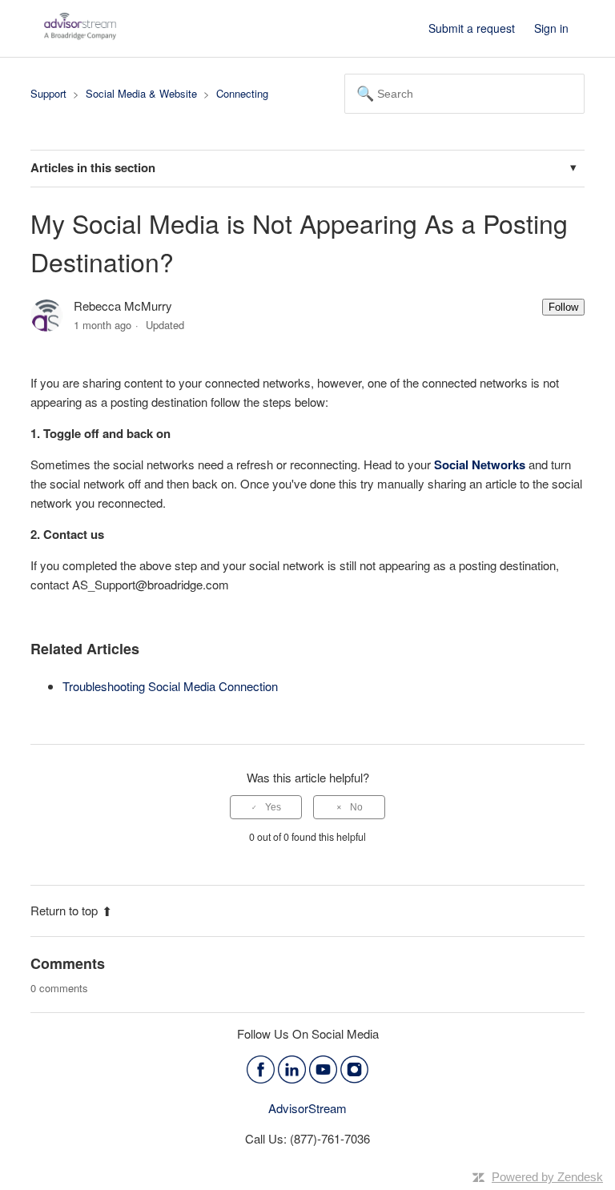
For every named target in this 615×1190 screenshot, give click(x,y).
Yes (273, 807)
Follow (563, 307)
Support (48, 93)
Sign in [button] (551, 28)
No (356, 807)
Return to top (64, 910)
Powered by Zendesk (547, 1177)
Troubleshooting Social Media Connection (170, 685)
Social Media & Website (141, 93)
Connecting (242, 93)
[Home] (80, 35)
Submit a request (471, 28)
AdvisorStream (307, 1108)
